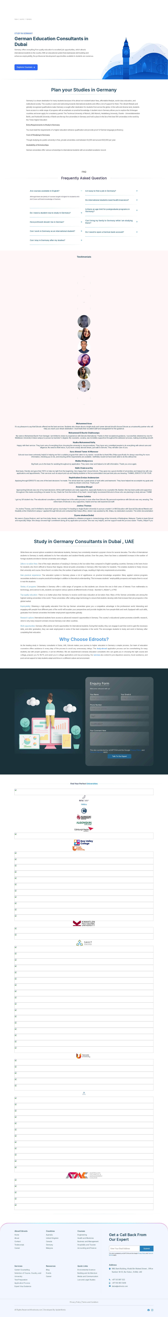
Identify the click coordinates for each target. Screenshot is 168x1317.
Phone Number (96, 705)
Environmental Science (86, 1270)
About (17, 1238)
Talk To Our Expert (119, 756)
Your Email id (126, 694)
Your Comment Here (98, 730)
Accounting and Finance (86, 1248)
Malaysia (49, 1248)
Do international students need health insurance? (107, 200)
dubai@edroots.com (120, 1286)
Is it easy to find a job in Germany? (100, 191)
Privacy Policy (136, 750)
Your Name (94, 694)
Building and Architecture (87, 1273)
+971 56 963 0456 (119, 1283)
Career (17, 1248)
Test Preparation (21, 1280)
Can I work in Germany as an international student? (52, 231)
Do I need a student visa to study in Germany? (50, 213)
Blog (48, 1270)
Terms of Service (96, 752)
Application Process (22, 1283)
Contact (18, 1241)
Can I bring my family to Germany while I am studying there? (109, 221)
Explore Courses (25, 67)
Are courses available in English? (45, 191)
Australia (49, 1235)
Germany (49, 1245)
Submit (147, 1248)
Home (16, 19)
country (22, 19)
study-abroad (102, 648)
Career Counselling (22, 1270)
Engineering (82, 1235)
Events (48, 1273)
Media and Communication (87, 1276)
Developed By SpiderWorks (54, 1310)
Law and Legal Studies (86, 1280)
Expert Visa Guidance (23, 1286)
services (97, 655)
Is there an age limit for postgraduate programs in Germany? (107, 210)
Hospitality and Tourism (86, 1245)
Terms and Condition (90, 1302)
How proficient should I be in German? (47, 222)
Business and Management (87, 1241)
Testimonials (19, 1245)
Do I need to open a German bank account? (104, 232)
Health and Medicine (85, 1238)
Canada (49, 1241)
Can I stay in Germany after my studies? (47, 240)
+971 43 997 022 (118, 1280)
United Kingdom (52, 1238)
